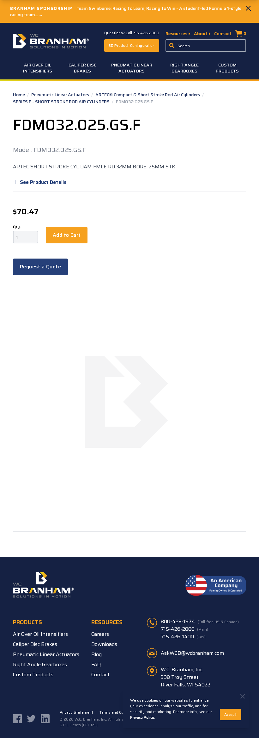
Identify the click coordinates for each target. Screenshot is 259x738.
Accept (230, 714)
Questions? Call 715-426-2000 (131, 32)
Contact (223, 33)
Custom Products (227, 67)
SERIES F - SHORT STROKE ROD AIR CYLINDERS (62, 101)
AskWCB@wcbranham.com (192, 653)
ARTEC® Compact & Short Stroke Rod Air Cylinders (148, 94)
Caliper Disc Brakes (82, 67)
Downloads (104, 644)
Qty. (17, 226)
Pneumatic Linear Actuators (131, 67)
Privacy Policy (142, 717)
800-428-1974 (200, 621)
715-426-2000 (184, 629)
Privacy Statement (76, 712)
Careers (100, 634)
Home (19, 94)
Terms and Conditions (118, 712)
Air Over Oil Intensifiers (37, 67)
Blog (96, 654)
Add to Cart (67, 235)
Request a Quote (40, 267)
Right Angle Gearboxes (184, 67)
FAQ (96, 664)
